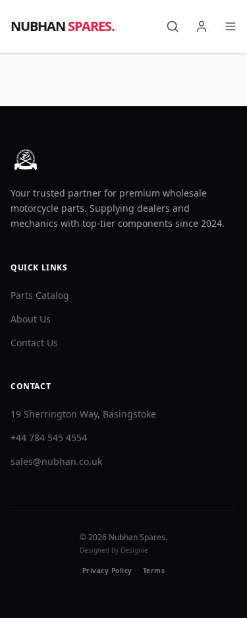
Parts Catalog (40, 295)
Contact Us (34, 342)
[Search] (172, 26)
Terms (154, 570)
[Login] (201, 26)
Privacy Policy (107, 570)
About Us (31, 319)
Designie (134, 550)
